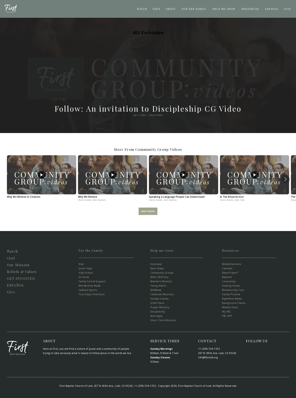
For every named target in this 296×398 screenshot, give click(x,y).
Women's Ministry (161, 281)
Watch (12, 251)
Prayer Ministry (159, 307)
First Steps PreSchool (92, 294)
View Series (148, 211)
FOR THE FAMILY (194, 8)
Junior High (86, 268)
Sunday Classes (159, 298)
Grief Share (157, 303)
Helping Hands (231, 285)
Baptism (227, 277)
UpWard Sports (88, 290)
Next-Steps (157, 268)
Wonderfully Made (90, 285)
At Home (84, 277)
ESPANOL (272, 8)
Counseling (229, 281)
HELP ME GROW (224, 8)
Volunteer (156, 264)
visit (11, 258)
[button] (285, 179)
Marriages (156, 316)
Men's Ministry (159, 277)
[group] (41, 179)
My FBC (226, 311)
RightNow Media (232, 298)
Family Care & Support (92, 281)
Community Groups (162, 272)
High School (86, 272)
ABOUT (171, 8)
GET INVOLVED (21, 278)
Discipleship (158, 311)
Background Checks (234, 303)
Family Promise (231, 294)
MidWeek (156, 290)
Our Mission (18, 265)
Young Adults (158, 285)
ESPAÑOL (15, 285)
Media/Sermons (231, 264)
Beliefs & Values (22, 271)
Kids (81, 264)
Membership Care (233, 290)
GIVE (287, 8)
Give (11, 292)
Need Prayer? (230, 272)
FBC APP (227, 316)
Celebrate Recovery (162, 294)
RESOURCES (251, 8)
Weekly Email (230, 307)
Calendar (227, 268)
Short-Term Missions (163, 320)
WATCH (142, 8)
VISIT (156, 8)
